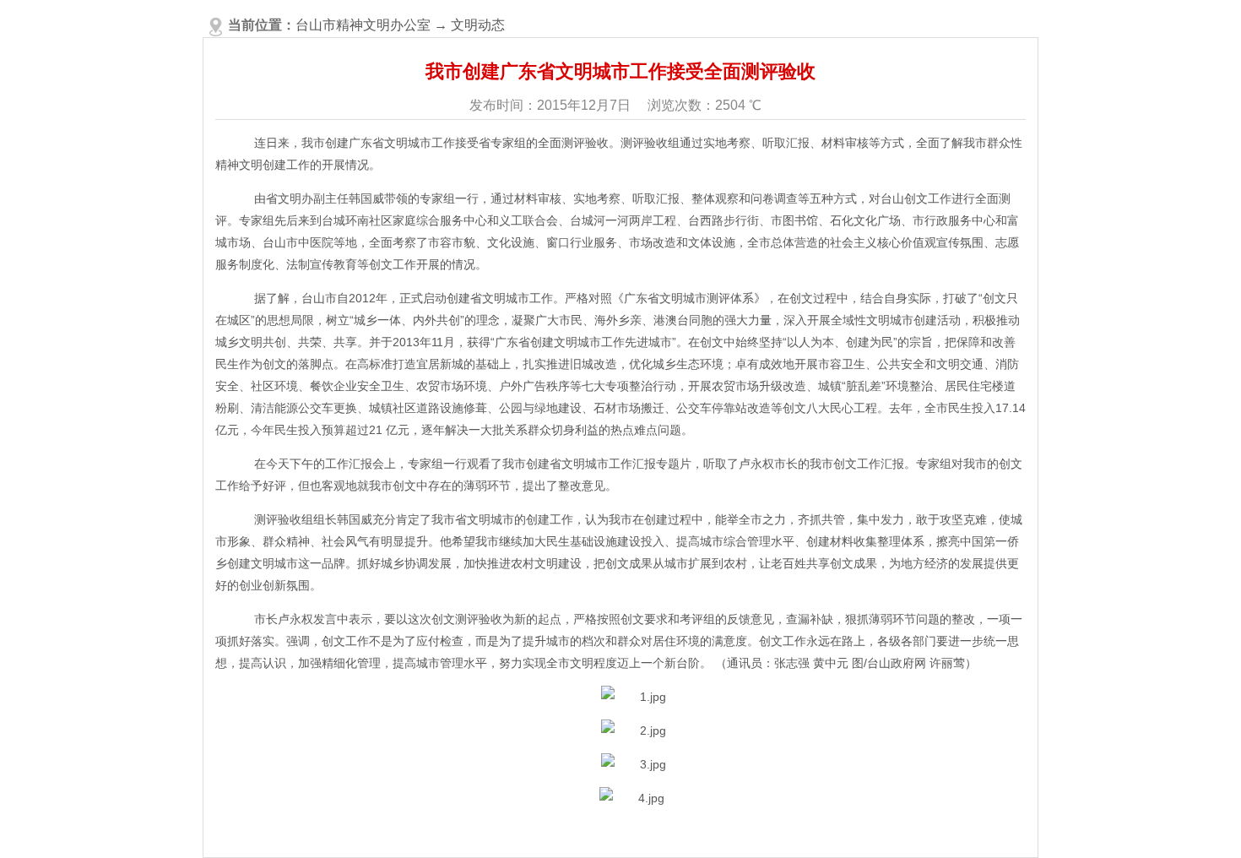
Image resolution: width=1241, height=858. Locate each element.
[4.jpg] (631, 798)
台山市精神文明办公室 (363, 25)
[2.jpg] (633, 730)
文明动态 (478, 25)
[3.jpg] (633, 764)
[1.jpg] (633, 697)
